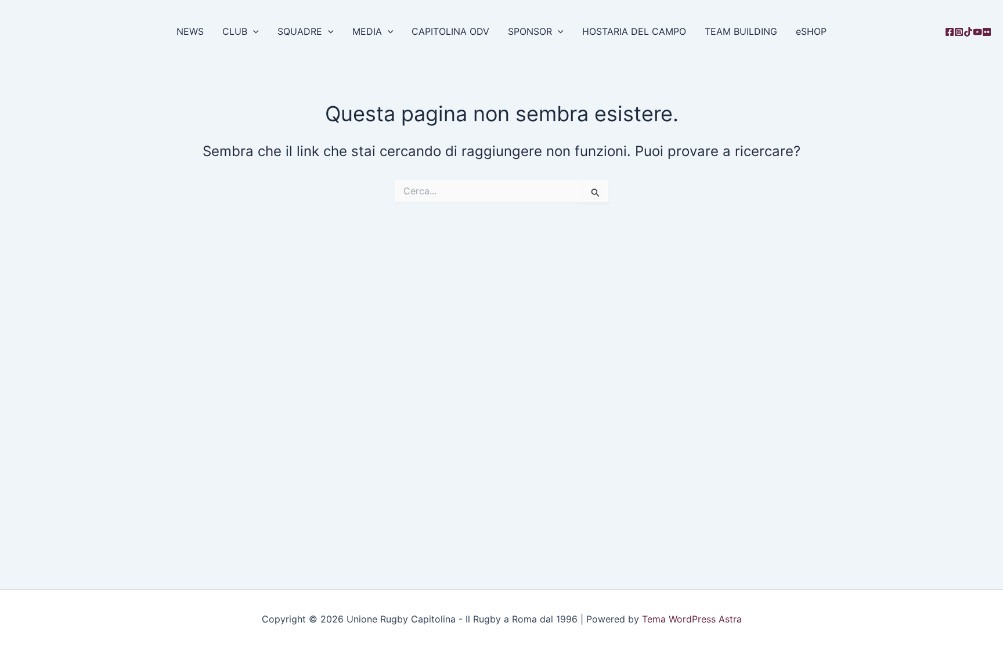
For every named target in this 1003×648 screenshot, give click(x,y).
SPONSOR (530, 31)
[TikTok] (968, 32)
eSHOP (811, 31)
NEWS (190, 31)
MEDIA (367, 31)
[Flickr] (986, 32)
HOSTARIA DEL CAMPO (634, 31)
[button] (253, 31)
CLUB (234, 31)
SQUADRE (299, 31)
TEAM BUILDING (741, 31)
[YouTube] (977, 32)
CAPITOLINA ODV (450, 31)
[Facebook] (949, 32)
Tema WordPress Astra (692, 619)
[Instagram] (959, 32)
